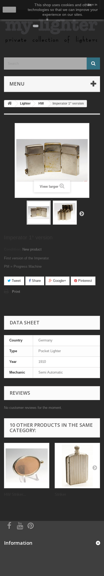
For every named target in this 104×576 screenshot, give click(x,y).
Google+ (59, 281)
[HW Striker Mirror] (26, 465)
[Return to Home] (10, 103)
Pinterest (84, 281)
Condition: (12, 249)
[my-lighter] (52, 29)
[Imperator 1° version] (38, 212)
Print (16, 292)
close (9, 9)
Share (36, 281)
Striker (60, 494)
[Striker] (77, 465)
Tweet (16, 281)
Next (81, 213)
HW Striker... (15, 494)
